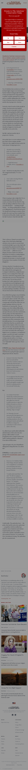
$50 (8, 42)
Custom (14, 46)
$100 (19, 42)
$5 (8, 38)
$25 (20, 38)
